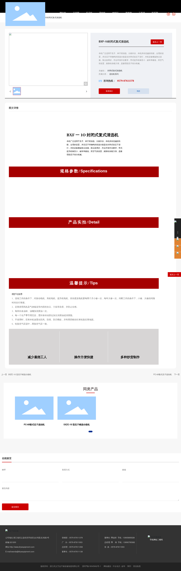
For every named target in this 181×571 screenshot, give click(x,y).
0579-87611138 (76, 551)
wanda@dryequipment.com (22, 551)
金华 (123, 566)
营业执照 (137, 566)
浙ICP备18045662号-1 (91, 566)
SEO (129, 566)
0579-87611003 (76, 542)
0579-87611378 (125, 80)
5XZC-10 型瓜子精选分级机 (19, 374)
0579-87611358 (76, 547)
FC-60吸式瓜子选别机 (162, 374)
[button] (90, 431)
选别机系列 (114, 74)
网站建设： (108, 566)
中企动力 (116, 566)
